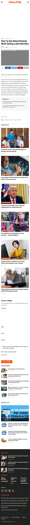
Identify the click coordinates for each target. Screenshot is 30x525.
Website (3, 340)
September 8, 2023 (12, 428)
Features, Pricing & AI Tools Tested (9, 510)
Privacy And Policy (5, 517)
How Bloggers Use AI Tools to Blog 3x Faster (13, 418)
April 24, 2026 (4, 265)
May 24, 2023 (11, 384)
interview (7, 119)
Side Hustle (23, 478)
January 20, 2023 (11, 397)
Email (3, 333)
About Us (24, 517)
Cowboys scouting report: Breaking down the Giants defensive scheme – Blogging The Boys (18, 425)
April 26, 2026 (4, 237)
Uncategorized (24, 483)
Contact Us (3, 518)
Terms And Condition (15, 517)
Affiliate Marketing (3, 478)
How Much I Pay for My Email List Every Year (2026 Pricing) (14, 498)
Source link (4, 116)
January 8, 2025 (11, 442)
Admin (7, 47)
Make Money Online (8, 38)
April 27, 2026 (4, 209)
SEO (12, 483)
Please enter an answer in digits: (9, 351)
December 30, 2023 (12, 436)
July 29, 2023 (13, 47)
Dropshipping (4, 481)
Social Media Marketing (24, 480)
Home (2, 38)
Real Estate (13, 481)
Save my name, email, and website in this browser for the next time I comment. (15, 347)
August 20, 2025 (11, 390)
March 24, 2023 (11, 370)
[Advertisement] (15, 22)
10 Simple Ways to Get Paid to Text (16, 369)
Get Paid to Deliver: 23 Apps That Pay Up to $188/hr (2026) (14, 500)
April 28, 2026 (4, 153)
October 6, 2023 (6, 419)
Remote (15, 119)
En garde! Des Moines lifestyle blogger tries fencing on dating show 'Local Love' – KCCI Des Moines (18, 433)
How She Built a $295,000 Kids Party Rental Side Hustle (14, 503)
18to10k (15, 2)
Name (3, 326)
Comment (4, 308)
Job (11, 119)
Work (20, 119)
